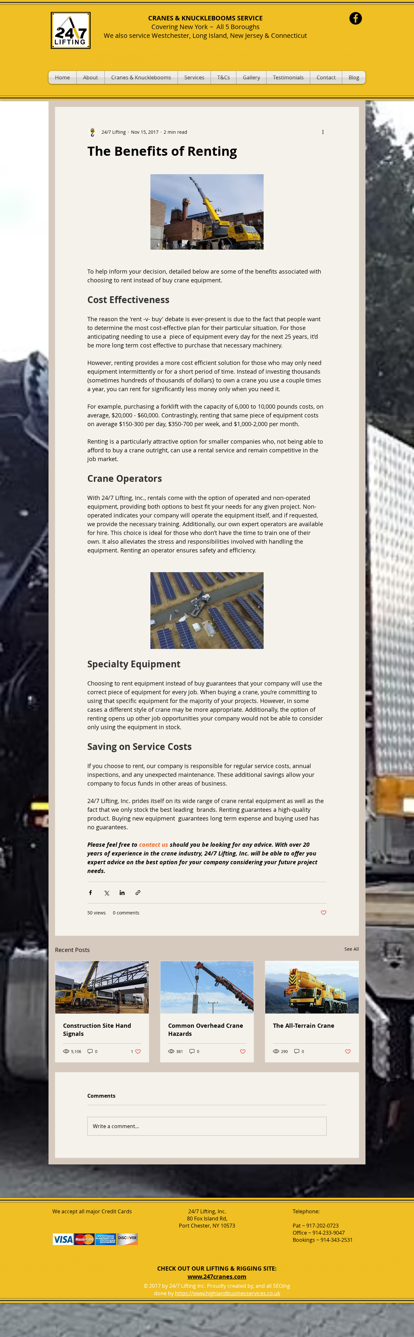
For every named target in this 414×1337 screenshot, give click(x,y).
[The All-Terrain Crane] (312, 987)
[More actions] (323, 132)
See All (351, 949)
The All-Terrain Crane (303, 1026)
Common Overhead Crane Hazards (205, 1030)
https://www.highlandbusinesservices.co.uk (227, 1293)
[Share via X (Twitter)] (106, 892)
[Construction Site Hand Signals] (102, 987)
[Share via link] (138, 892)
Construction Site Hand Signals (97, 1030)
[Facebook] (355, 18)
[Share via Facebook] (90, 892)
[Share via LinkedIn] (122, 892)
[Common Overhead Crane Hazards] (207, 987)
